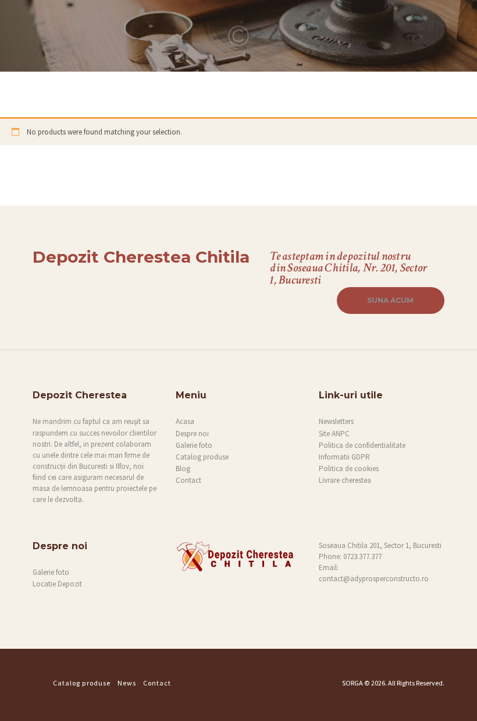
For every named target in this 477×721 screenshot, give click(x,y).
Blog (183, 468)
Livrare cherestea (345, 480)
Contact (188, 480)
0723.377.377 (362, 556)
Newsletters (336, 421)
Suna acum (390, 300)
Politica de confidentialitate (362, 445)
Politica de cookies (349, 468)
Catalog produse (202, 457)
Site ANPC (334, 434)
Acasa (185, 421)
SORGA (352, 682)
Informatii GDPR (344, 457)
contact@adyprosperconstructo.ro (374, 579)
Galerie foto (194, 445)
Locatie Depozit (57, 584)
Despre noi (192, 434)
